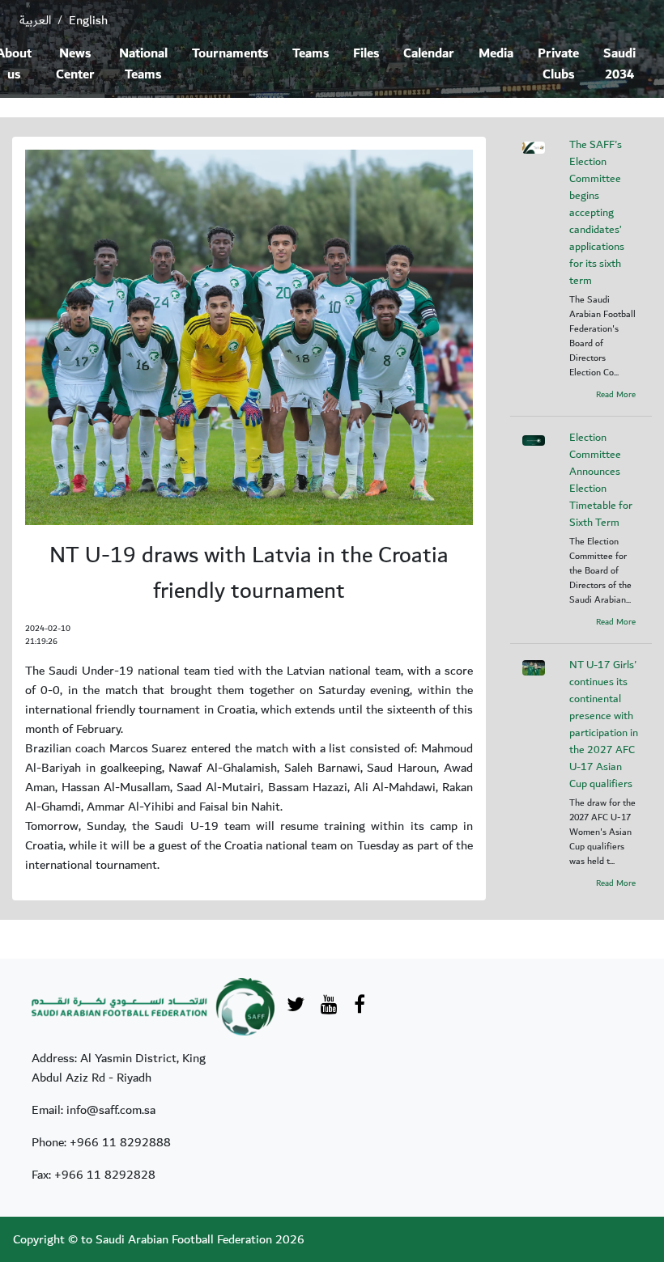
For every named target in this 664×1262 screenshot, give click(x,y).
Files (366, 54)
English (88, 20)
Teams (310, 54)
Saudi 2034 (619, 64)
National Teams (143, 64)
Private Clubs (558, 64)
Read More (616, 394)
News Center (75, 64)
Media (496, 54)
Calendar (428, 54)
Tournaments (230, 54)
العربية (35, 20)
